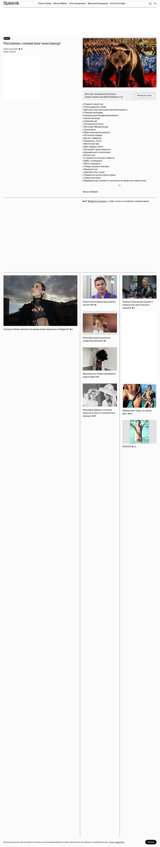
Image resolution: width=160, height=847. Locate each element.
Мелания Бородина (98, 3)
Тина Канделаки (77, 3)
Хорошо (150, 842)
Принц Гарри (44, 3)
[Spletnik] (11, 3)
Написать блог (144, 95)
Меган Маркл (60, 3)
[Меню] (155, 3)
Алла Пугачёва (117, 3)
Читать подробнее (116, 842)
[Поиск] (150, 3)
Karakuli (94, 191)
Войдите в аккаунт (97, 201)
